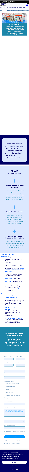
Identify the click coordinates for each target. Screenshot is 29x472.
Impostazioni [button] (14, 469)
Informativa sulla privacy (12, 458)
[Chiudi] (27, 452)
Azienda (5, 362)
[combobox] (20, 359)
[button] (27, 5)
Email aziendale (7, 368)
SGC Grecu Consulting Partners (15, 31)
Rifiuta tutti (14, 466)
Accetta (14, 462)
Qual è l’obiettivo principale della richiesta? (11, 407)
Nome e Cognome (8, 356)
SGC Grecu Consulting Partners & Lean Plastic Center (12, 7)
